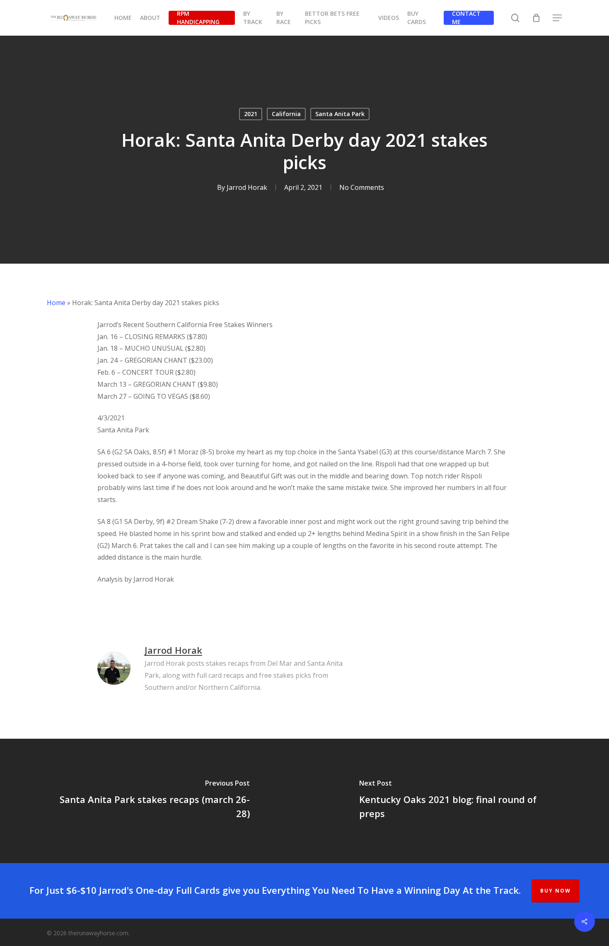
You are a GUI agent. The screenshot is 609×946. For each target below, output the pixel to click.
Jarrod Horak (247, 187)
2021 (250, 114)
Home (56, 302)
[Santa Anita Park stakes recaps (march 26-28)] (152, 801)
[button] (558, 18)
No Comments (361, 187)
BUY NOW (555, 890)
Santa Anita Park (340, 114)
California (286, 114)
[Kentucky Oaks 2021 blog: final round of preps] (456, 801)
